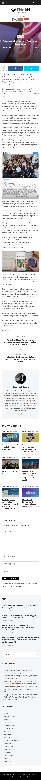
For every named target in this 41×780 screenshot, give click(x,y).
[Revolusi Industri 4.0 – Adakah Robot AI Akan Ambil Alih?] (10, 437)
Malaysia (7, 737)
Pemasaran (8, 743)
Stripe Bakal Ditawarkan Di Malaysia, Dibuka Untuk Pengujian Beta (30, 503)
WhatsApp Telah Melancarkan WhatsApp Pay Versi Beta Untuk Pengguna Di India (10, 504)
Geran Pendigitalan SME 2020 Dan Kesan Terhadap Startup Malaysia (19, 606)
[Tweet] (31, 68)
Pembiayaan (8, 746)
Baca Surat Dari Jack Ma (10, 472)
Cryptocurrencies (10, 725)
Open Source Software (12, 740)
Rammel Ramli (7, 47)
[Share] (15, 68)
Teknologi (7, 752)
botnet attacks (9, 719)
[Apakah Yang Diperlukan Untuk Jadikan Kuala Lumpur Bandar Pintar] (30, 464)
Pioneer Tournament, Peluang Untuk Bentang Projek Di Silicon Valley (30, 448)
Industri (20, 36)
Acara (6, 713)
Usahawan (7, 761)
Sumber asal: (6, 330)
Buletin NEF (8, 722)
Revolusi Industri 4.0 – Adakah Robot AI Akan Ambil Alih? (10, 447)
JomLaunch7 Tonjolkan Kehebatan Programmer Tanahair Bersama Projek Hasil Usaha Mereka (18, 627)
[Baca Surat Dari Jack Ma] (10, 464)
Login (37, 2)
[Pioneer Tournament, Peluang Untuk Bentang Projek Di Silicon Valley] (30, 437)
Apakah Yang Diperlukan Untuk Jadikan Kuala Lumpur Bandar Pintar (29, 475)
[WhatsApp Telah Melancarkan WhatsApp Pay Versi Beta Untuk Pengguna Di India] (10, 492)
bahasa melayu (9, 716)
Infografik (7, 734)
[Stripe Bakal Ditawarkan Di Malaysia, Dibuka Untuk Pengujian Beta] (30, 492)
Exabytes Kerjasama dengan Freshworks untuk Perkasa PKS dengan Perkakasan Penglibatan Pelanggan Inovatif (20, 697)
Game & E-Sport (10, 728)
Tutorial (6, 758)
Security (7, 749)
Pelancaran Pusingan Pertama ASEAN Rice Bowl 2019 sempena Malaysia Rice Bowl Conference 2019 (20, 639)
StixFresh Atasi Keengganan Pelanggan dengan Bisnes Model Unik (19, 616)
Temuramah (8, 755)
